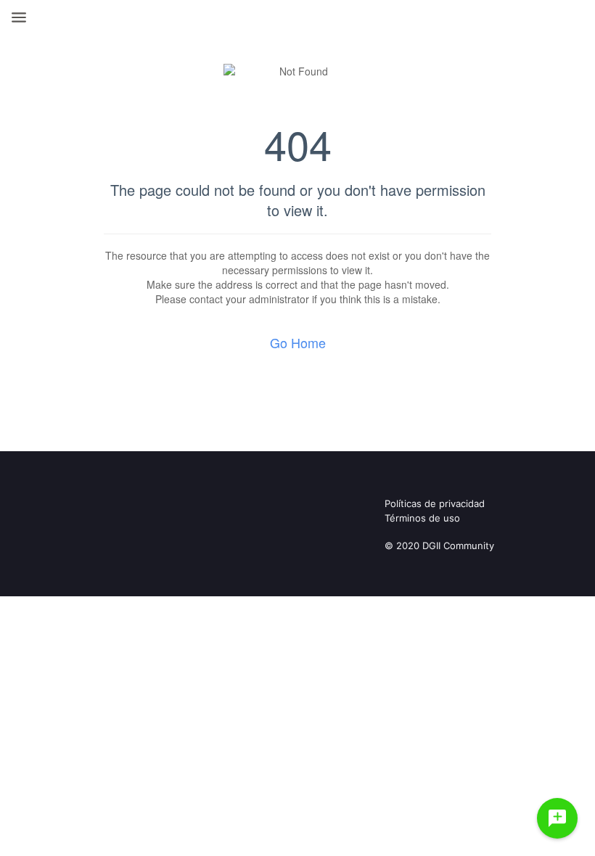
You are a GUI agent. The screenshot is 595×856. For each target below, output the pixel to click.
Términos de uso (422, 518)
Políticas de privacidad (435, 503)
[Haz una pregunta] (557, 818)
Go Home (298, 342)
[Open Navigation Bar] (23, 17)
